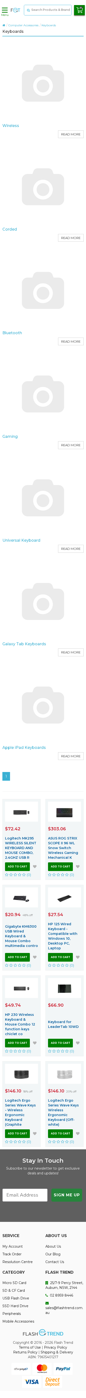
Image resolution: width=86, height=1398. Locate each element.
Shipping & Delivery (57, 1352)
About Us (53, 1246)
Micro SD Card (14, 1283)
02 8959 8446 (61, 1295)
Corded (9, 229)
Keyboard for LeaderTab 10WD (63, 1024)
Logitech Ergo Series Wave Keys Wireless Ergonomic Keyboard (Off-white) (63, 1112)
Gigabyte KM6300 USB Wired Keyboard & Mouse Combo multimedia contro (21, 936)
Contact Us (54, 1262)
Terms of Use (30, 1347)
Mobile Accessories (18, 1321)
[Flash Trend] (16, 10)
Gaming (10, 436)
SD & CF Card (13, 1290)
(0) (28, 874)
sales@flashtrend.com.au (64, 1310)
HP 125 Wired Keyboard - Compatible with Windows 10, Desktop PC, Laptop (62, 936)
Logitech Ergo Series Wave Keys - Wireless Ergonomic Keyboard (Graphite (20, 1112)
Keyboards (49, 25)
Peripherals (11, 1313)
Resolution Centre (17, 1262)
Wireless (10, 125)
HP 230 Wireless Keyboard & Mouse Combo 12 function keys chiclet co (20, 1024)
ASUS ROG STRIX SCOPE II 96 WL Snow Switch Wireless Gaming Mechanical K (63, 848)
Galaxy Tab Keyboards (24, 644)
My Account (12, 1246)
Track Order (12, 1254)
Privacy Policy (55, 1347)
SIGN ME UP (67, 1195)
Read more (71, 134)
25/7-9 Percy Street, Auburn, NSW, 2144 (64, 1285)
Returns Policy (25, 1352)
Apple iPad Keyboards (24, 747)
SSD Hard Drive (15, 1306)
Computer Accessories (23, 25)
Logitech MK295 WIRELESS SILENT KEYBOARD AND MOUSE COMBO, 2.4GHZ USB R (20, 848)
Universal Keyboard (21, 540)
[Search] (27, 10)
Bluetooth (12, 333)
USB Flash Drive (15, 1298)
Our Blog (52, 1254)
